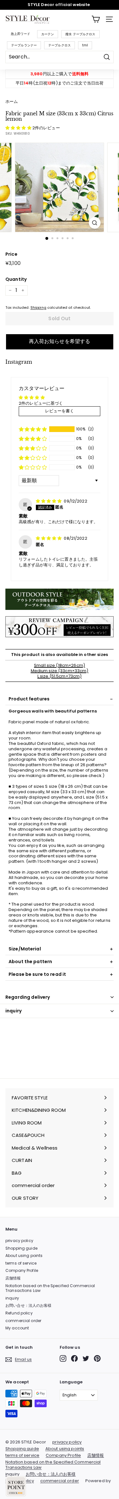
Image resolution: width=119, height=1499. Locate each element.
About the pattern (30, 961)
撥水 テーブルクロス (80, 34)
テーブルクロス (59, 45)
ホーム (11, 101)
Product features (29, 699)
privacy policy (19, 1240)
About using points (24, 1255)
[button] (18, 128)
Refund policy (19, 1313)
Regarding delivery (27, 997)
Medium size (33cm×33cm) (60, 671)
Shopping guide (21, 1248)
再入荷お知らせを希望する (59, 341)
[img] (49, 501)
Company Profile (21, 1270)
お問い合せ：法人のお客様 (28, 1305)
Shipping (38, 307)
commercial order (23, 1320)
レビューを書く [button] (59, 411)
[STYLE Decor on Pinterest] (97, 1358)
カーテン (47, 34)
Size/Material (25, 949)
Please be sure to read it (37, 974)
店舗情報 (13, 1278)
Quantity (16, 279)
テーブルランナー (24, 45)
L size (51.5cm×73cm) (59, 676)
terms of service (20, 1263)
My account (17, 1328)
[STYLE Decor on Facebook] (74, 1358)
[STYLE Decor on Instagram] (63, 1358)
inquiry (13, 1011)
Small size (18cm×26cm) (59, 665)
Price (11, 254)
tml (85, 45)
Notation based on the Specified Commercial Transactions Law (50, 1288)
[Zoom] (95, 223)
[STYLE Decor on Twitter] (86, 1358)
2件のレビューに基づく (41, 403)
